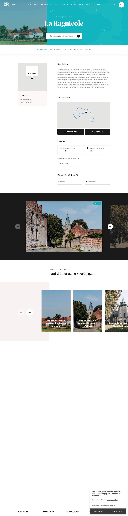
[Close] (34, 69)
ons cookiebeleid (112, 500)
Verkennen (32, 4)
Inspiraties (45, 4)
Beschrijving (42, 49)
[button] (17, 226)
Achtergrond (76, 4)
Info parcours (55, 49)
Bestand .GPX (72, 132)
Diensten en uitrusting (73, 49)
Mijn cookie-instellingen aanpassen (103, 506)
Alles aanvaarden (117, 511)
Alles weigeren (98, 511)
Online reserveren (93, 4)
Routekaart (99, 132)
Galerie (88, 49)
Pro (56, 4)
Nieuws (63, 4)
